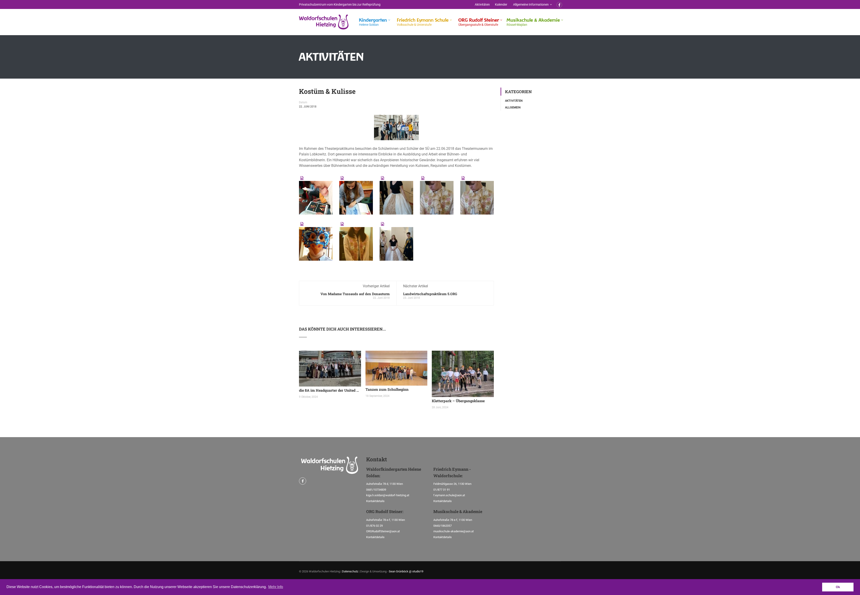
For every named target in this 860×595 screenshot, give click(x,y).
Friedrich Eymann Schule (423, 21)
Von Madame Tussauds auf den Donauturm (355, 294)
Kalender (501, 4)
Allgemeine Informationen (531, 4)
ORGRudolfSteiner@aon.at (383, 531)
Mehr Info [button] (275, 587)
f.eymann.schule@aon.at (449, 495)
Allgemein (512, 107)
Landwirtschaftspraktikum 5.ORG (430, 294)
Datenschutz (350, 571)
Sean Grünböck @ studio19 (406, 571)
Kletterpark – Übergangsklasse (458, 400)
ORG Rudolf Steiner (478, 21)
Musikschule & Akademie (533, 21)
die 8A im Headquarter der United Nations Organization (330, 390)
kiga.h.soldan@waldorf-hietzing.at (387, 495)
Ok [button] (838, 587)
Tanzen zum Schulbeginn (387, 389)
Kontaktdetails (375, 501)
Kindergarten (373, 21)
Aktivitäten (482, 4)
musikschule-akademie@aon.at (453, 531)
